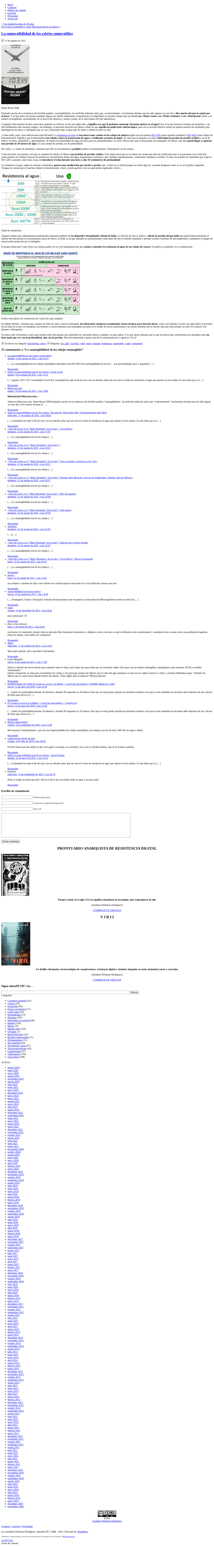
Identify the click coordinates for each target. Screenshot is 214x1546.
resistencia (107, 343)
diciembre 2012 (15, 1402)
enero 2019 (13, 1202)
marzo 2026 (13, 1076)
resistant (96, 343)
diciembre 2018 (15, 1205)
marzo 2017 (13, 1264)
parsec (11, 575)
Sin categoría (14, 1043)
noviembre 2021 (16, 1132)
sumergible (118, 343)
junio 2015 (13, 1320)
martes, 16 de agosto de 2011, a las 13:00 (28, 391)
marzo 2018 (13, 1230)
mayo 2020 (13, 1160)
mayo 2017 (13, 1259)
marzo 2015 (13, 1329)
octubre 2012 (14, 1408)
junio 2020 (13, 1157)
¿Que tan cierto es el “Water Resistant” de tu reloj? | (34, 445)
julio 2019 (13, 1185)
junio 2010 (13, 1487)
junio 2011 (13, 1453)
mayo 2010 (13, 1489)
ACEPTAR (7, 1540)
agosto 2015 (14, 1315)
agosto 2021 (14, 1138)
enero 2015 (13, 1335)
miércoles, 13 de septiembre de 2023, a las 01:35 (31, 774)
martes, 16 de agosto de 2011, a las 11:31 (28, 374)
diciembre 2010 (15, 1470)
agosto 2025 (14, 1081)
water (127, 343)
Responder (13, 369)
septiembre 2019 (16, 1180)
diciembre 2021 (15, 1129)
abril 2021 (13, 1143)
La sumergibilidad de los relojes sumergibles (37, 33)
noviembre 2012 (16, 1405)
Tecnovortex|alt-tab (17, 1048)
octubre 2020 (14, 1152)
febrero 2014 (14, 1366)
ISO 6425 (192, 135)
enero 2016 (13, 1301)
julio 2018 (13, 1219)
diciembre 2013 (15, 1371)
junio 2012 (13, 1419)
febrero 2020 (14, 1166)
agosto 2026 (14, 1067)
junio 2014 (13, 1354)
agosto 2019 (14, 1183)
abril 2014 (13, 1360)
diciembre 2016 (15, 1273)
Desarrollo (13, 1006)
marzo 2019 (13, 1197)
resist (88, 343)
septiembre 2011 (16, 1444)
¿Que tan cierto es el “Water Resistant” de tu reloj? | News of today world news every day (52, 461)
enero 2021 (13, 1146)
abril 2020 (13, 1163)
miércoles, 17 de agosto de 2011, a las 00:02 (29, 415)
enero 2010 (13, 1501)
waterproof (137, 343)
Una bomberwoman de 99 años (18, 24)
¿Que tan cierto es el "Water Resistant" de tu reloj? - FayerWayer (40, 429)
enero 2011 (13, 1467)
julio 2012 (13, 1416)
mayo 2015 (13, 1323)
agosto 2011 (13, 1447)
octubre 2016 (14, 1278)
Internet (11, 1023)
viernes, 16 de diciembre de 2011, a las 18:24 (30, 610)
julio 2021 (13, 1140)
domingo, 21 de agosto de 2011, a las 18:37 (29, 480)
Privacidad (27, 1526)
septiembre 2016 (16, 1281)
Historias (12, 1017)
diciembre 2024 (15, 1093)
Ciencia (11, 1003)
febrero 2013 (14, 1399)
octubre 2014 (14, 1343)
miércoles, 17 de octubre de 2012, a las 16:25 (30, 646)
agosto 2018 (14, 1216)
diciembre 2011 (15, 1436)
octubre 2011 (14, 1441)
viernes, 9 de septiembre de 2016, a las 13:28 (30, 725)
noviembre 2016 (16, 1275)
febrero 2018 (14, 1233)
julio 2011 (12, 1450)
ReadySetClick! (15, 1034)
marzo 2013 (13, 1396)
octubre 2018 (14, 1211)
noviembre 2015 (16, 1306)
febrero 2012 (14, 1430)
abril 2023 (13, 1107)
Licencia (16, 1526)
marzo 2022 (13, 1124)
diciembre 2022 (15, 1112)
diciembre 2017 (15, 1239)
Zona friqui (13, 1057)
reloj (82, 343)
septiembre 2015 (16, 1312)
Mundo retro (14, 1028)
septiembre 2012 (16, 1411)
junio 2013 (13, 1388)
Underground (14, 1051)
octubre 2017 (14, 1245)
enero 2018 (13, 1236)
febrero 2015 (14, 1332)
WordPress (82, 1531)
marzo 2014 (13, 1363)
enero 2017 (13, 1270)
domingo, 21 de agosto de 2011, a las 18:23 (29, 448)
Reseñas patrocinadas (18, 1037)
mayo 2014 (13, 1357)
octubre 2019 (14, 1177)
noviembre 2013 (16, 1374)
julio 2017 (13, 1253)
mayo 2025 (13, 1090)
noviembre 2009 (16, 1506)
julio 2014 (13, 1351)
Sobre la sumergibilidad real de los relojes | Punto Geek (35, 372)
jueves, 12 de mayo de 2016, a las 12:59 (27, 706)
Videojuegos (14, 1054)
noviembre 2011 (15, 1439)
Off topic (12, 1031)
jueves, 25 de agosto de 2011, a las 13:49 (28, 594)
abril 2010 (13, 1492)
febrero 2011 (14, 1464)
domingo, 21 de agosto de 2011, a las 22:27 (29, 545)
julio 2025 (13, 1084)
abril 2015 (13, 1326)
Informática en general (19, 1020)
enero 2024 (13, 1098)
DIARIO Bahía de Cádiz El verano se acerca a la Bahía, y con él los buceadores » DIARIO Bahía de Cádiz (61, 684)
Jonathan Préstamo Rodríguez (107, 1521)
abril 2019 (13, 1194)
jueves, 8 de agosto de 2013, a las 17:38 (27, 662)
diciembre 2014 (15, 1337)
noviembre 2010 (16, 1472)
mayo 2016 (13, 1290)
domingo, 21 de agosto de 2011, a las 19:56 (29, 513)
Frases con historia (17, 1009)
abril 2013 (13, 1394)
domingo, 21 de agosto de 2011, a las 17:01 (29, 431)
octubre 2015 (14, 1309)
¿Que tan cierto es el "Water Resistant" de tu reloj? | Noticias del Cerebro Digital (48, 542)
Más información (69, 1536)
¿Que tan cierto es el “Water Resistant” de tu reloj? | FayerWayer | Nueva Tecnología (50, 559)
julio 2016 (13, 1284)
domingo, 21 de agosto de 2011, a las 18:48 (29, 496)
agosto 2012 (14, 1413)
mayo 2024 (13, 1095)
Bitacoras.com (15, 388)
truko (10, 607)
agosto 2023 (14, 1101)
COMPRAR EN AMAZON (107, 910)
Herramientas (14, 1014)
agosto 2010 (14, 1481)
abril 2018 (13, 1228)
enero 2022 (13, 1126)
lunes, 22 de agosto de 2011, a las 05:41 (27, 561)
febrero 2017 (14, 1267)
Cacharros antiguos (17, 1000)
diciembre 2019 (15, 1171)
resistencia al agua (66, 135)
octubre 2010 (14, 1475)
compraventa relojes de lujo (21, 738)
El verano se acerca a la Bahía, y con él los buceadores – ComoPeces (42, 703)
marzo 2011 (13, 1461)
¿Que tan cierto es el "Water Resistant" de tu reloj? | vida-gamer (39, 510)
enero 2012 (13, 1433)
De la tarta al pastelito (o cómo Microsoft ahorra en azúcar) (30, 26)
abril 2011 (12, 1458)
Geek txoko (13, 1012)
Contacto (5, 1526)
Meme (11, 1026)
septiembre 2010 (16, 1478)
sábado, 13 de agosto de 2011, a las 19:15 (28, 358)
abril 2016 (13, 1292)
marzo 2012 (13, 1427)
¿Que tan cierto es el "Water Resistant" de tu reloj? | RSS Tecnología (42, 494)
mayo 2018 (13, 1225)
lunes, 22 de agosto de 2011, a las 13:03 (27, 578)
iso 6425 (75, 343)
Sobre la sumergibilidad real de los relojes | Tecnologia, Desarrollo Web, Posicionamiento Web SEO (57, 412)
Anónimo (12, 526)
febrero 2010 (14, 1498)
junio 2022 (13, 1118)
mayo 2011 (13, 1456)
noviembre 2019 (16, 1174)
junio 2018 (13, 1222)
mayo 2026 (13, 1073)
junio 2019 (13, 1188)
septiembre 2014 (16, 1346)
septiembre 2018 (16, 1214)
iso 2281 (65, 343)
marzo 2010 (13, 1495)
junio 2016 (13, 1287)
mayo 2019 (13, 1191)
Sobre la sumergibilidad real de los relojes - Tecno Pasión (36, 755)
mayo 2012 (13, 1422)
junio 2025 (13, 1087)
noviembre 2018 (16, 1208)
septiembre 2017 (16, 1247)
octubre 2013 (14, 1377)
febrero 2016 (14, 1298)
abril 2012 (13, 1425)
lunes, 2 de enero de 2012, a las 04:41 (26, 626)
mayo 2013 (13, 1391)
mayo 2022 (13, 1121)
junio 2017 (13, 1256)
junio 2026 (13, 1070)
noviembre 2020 (16, 1149)
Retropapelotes (15, 1040)
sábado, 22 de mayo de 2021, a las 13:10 (28, 758)
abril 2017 (13, 1261)
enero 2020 (13, 1169)
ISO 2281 (156, 135)
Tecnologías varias (36, 343)
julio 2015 (13, 1318)
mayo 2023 (13, 1104)
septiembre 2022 (16, 1115)
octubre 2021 (14, 1135)
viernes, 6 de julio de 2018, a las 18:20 (27, 741)
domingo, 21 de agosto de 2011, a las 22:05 (29, 529)
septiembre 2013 (16, 1380)
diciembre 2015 (15, 1304)
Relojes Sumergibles (17, 722)
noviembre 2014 (16, 1340)
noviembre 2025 (16, 1079)
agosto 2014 (14, 1349)
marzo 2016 (13, 1295)
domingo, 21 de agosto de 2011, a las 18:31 (29, 464)
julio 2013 (13, 1385)
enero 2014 (13, 1368)
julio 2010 (13, 1484)
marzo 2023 (13, 1109)
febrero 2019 (14, 1200)
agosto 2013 (14, 1382)
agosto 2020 (14, 1154)
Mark (10, 643)
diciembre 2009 (15, 1503)
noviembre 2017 (16, 1242)
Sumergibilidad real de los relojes (24, 591)
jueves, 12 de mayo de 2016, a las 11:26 (27, 686)
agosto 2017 (14, 1250)
